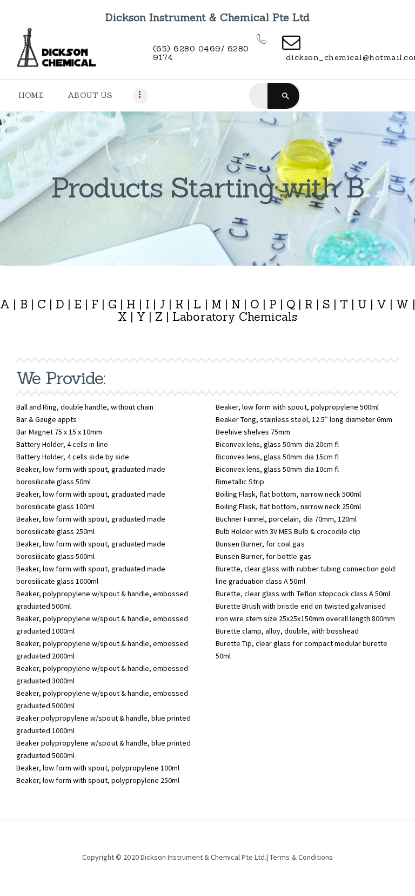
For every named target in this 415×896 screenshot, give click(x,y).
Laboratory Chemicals (234, 316)
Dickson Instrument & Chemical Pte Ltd (202, 857)
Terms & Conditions (301, 857)
